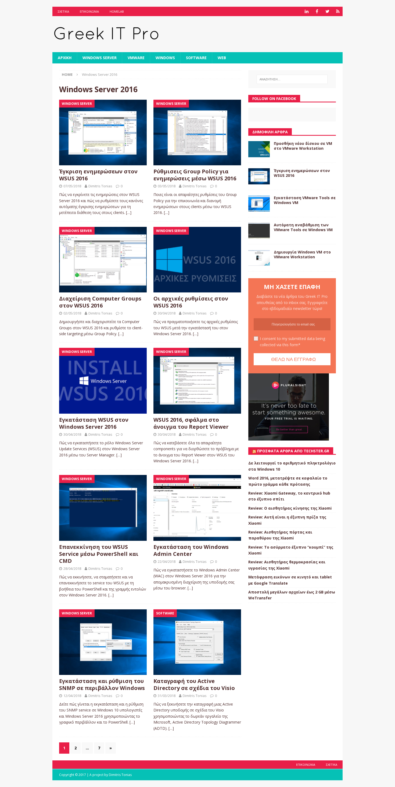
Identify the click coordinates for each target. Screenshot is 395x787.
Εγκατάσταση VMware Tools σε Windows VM (305, 200)
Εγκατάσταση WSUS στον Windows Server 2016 (93, 423)
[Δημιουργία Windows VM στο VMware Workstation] (259, 258)
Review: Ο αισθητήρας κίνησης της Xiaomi (290, 508)
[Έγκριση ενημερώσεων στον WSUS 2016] (103, 133)
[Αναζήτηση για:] (292, 79)
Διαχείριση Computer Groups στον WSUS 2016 (100, 302)
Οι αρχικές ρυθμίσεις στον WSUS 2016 (190, 302)
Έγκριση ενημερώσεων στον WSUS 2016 (98, 175)
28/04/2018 (72, 568)
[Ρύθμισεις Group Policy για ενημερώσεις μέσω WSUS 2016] (197, 133)
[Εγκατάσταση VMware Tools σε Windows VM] (259, 203)
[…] (128, 212)
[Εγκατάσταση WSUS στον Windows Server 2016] (103, 381)
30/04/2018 (166, 313)
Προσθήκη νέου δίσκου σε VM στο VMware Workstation (303, 146)
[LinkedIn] (306, 11)
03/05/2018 (166, 186)
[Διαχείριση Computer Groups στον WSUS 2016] (103, 260)
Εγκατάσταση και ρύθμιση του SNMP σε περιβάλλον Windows (102, 684)
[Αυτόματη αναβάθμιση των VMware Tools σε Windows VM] (259, 231)
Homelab (117, 11)
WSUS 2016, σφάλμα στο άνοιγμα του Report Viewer (191, 423)
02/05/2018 (72, 313)
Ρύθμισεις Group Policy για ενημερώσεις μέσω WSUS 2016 (194, 175)
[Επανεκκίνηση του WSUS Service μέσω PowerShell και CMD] (103, 508)
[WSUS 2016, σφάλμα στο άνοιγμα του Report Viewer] (197, 381)
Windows (165, 57)
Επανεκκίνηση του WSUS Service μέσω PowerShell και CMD (98, 553)
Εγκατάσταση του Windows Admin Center (191, 550)
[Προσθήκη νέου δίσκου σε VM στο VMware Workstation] (259, 149)
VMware (136, 57)
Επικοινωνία (89, 11)
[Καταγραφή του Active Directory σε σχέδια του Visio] (197, 642)
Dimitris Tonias (100, 186)
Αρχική (64, 57)
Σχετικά (63, 11)
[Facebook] (317, 11)
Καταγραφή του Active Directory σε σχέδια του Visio (194, 684)
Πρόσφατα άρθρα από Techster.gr (293, 450)
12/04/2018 (72, 695)
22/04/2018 (166, 561)
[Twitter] (327, 11)
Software (196, 57)
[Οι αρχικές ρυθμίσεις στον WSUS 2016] (197, 260)
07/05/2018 (72, 186)
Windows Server (99, 57)
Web (222, 57)
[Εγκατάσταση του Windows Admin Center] (197, 508)
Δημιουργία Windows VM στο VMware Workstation (302, 254)
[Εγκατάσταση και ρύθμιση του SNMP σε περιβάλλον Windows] (103, 642)
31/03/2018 (166, 695)
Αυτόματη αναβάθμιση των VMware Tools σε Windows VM (303, 227)
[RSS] (338, 11)
